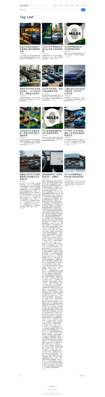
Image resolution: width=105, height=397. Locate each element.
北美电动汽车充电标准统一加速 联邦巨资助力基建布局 (30, 133)
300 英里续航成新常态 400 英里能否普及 (52, 132)
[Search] (83, 9)
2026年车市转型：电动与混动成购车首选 (52, 90)
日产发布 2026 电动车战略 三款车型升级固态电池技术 (74, 133)
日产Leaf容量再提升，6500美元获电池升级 (74, 175)
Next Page (82, 375)
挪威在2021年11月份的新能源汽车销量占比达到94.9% (30, 176)
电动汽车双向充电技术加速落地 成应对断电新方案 (30, 49)
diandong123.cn (52, 389)
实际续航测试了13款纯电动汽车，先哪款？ (52, 175)
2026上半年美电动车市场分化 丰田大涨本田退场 (52, 49)
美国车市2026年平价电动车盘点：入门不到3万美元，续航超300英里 (30, 91)
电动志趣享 (24, 5)
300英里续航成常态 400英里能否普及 (73, 48)
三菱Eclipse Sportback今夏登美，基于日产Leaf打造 (74, 91)
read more (38, 58)
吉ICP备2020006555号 (52, 386)
